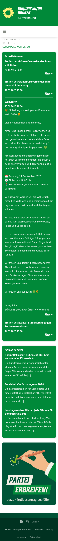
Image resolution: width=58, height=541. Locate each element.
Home (7, 529)
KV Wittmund (10, 39)
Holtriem (7, 43)
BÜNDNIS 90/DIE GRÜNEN (30, 10)
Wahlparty (11, 101)
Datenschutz (36, 537)
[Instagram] (27, 522)
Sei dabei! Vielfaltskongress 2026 (24, 384)
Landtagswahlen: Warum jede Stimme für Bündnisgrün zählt (29, 411)
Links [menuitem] (34, 521)
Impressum (21, 537)
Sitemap (49, 529)
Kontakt (39, 529)
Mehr (48, 73)
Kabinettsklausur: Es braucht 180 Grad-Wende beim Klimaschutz (27, 356)
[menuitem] (7, 529)
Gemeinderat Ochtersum (16, 46)
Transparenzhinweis (23, 529)
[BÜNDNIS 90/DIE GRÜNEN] (8, 13)
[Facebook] (21, 522)
